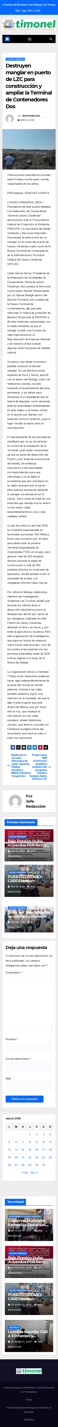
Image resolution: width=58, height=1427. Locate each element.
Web (8, 1078)
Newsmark (49, 1387)
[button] (51, 39)
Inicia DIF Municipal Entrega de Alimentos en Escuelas (29, 1409)
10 (43, 1142)
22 (29, 1157)
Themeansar (30, 1391)
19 (9, 1157)
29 (29, 1165)
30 (36, 1165)
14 (22, 1149)
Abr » (33, 1172)
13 (16, 1149)
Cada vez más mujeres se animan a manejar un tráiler (29, 916)
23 (36, 1157)
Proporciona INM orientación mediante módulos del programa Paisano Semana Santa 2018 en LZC (38, 767)
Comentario (14, 972)
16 (36, 1149)
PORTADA (29, 1419)
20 (16, 1157)
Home (29, 1399)
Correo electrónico (18, 1058)
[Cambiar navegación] (29, 39)
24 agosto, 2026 (21, 1304)
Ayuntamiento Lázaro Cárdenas (25, 1216)
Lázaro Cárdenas (15, 59)
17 (43, 1149)
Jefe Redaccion (31, 115)
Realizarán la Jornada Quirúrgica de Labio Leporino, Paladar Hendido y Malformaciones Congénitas (20, 766)
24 (43, 1157)
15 (30, 1149)
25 (50, 1157)
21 (23, 1157)
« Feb (24, 1172)
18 (50, 1149)
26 (9, 1165)
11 (50, 1142)
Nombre (12, 1039)
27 (16, 1165)
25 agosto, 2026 (21, 1230)
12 (9, 1149)
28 (22, 1165)
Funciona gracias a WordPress (19, 1387)
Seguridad (14, 1327)
